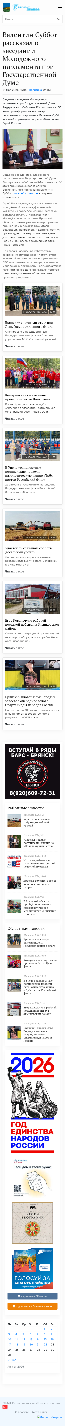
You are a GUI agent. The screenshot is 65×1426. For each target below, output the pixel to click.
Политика (35, 89)
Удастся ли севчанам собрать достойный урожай (28, 550)
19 (23, 1344)
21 (38, 1344)
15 (45, 1339)
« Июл (12, 1360)
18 (16, 1344)
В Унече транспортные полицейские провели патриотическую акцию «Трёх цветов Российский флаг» (28, 473)
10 (9, 1339)
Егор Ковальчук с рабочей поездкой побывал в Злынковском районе (32, 624)
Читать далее (14, 346)
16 (52, 1339)
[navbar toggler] (60, 7)
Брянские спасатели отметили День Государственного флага (29, 324)
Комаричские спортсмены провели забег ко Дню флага (27, 397)
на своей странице (25, 193)
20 (31, 1344)
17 (9, 1344)
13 (31, 1339)
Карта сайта (40, 1412)
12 (23, 1339)
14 (38, 1339)
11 (16, 1339)
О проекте (22, 1412)
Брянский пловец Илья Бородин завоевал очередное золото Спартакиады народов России (30, 701)
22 (45, 1344)
